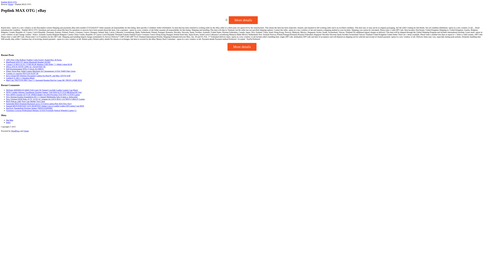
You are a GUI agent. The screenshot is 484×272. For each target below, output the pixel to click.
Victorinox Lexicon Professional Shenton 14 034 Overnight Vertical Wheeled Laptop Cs (41, 110)
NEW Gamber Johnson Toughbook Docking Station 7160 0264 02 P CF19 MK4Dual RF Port (44, 92)
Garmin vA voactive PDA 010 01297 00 (22, 73)
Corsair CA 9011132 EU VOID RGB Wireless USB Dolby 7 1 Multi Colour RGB (39, 64)
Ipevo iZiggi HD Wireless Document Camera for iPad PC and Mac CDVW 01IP (38, 76)
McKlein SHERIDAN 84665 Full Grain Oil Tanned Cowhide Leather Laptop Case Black (42, 90)
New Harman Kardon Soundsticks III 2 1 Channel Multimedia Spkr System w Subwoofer (42, 97)
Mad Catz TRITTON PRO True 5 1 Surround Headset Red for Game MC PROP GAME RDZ (44, 80)
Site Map (9, 120)
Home (10, 4)
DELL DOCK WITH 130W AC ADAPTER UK (26, 67)
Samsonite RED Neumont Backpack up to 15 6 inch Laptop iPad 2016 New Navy (39, 104)
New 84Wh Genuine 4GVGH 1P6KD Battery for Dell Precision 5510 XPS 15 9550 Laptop (43, 95)
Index (8, 122)
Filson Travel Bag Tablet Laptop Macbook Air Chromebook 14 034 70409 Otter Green (40, 71)
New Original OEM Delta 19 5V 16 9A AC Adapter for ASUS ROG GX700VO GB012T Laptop (45, 99)
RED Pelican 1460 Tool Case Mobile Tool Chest (25, 101)
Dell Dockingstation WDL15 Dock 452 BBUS (25, 69)
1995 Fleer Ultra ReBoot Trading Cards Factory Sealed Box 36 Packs (34, 60)
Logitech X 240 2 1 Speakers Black (20, 78)
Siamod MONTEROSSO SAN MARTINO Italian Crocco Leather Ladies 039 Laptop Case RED (45, 106)
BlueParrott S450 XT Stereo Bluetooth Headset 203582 (28, 62)
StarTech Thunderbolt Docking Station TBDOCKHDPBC (29, 108)
